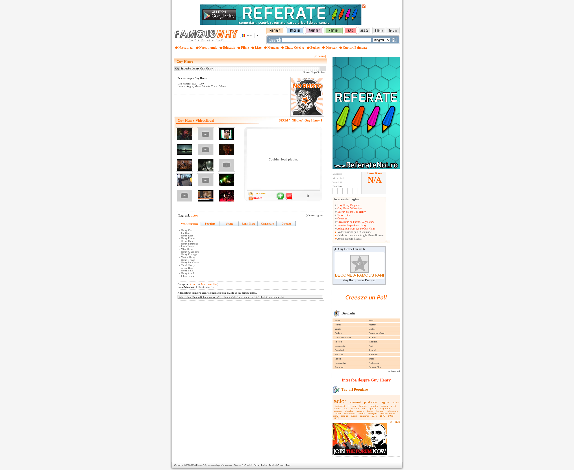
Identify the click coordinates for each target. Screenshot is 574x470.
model (338, 413)
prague (344, 416)
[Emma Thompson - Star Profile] (205, 134)
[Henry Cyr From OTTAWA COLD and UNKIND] (205, 149)
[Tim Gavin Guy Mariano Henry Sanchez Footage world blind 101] (184, 180)
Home (306, 72)
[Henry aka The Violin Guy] (205, 165)
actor (340, 401)
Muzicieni (373, 341)
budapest (340, 406)
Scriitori (372, 337)
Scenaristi (339, 367)
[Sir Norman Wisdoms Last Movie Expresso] (184, 165)
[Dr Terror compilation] (226, 149)
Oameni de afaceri (377, 333)
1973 (391, 416)
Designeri (339, 333)
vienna (362, 413)
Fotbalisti (339, 354)
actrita (395, 402)
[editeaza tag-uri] (315, 215)
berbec (363, 406)
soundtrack (350, 413)
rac (346, 408)
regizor (385, 402)
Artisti (338, 320)
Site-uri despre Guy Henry (351, 211)
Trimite (272, 465)
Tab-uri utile (343, 215)
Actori (371, 320)
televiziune (392, 411)
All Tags (395, 421)
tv (349, 406)
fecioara (354, 408)
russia (354, 416)
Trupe (371, 358)
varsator (374, 406)
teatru (370, 411)
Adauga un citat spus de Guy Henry (356, 228)
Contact (280, 465)
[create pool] (366, 304)
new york (373, 413)
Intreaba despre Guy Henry (351, 225)
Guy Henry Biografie (348, 205)
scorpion (338, 411)
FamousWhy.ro (203, 465)
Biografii (315, 72)
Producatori (374, 363)
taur (354, 406)
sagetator (385, 408)
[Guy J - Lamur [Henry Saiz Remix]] (184, 195)
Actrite (338, 324)
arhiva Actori (394, 371)
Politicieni (373, 354)
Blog (288, 465)
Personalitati (340, 363)
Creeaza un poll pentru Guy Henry (355, 221)
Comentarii (343, 218)
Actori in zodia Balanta (349, 238)
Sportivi (372, 350)
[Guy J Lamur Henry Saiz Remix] (184, 149)
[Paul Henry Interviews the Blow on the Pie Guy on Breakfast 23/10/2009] (205, 195)
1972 (382, 416)
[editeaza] (319, 56)
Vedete (338, 329)
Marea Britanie (375, 235)
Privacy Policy (260, 465)
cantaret (364, 416)
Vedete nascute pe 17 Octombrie (354, 232)
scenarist (355, 402)
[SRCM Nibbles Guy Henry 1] (184, 134)
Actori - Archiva (208, 284)
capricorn (372, 408)
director (349, 411)
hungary (380, 411)
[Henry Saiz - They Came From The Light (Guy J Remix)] (226, 165)
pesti (393, 406)
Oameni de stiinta (343, 337)
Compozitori (340, 346)
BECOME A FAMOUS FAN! (359, 275)
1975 (374, 416)
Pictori (338, 358)
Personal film (375, 367)
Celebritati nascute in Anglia (352, 235)
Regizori (372, 324)
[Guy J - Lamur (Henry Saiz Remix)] (226, 134)
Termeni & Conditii (243, 465)
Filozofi (338, 341)
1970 (336, 418)
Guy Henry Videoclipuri (350, 208)
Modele (372, 329)
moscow (360, 411)
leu (363, 408)
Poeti (371, 346)
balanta (337, 408)
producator (371, 402)
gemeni (384, 406)
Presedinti (339, 350)
